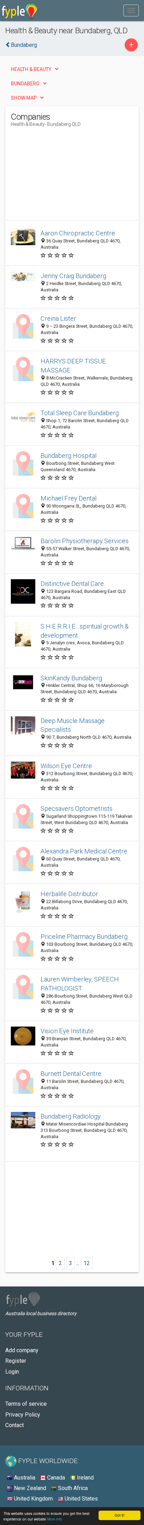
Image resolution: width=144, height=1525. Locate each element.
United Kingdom (33, 1498)
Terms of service (26, 1403)
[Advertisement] (63, 176)
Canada (55, 1477)
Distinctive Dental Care (72, 583)
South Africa (72, 1488)
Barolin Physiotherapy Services (85, 541)
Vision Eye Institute (67, 1031)
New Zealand (29, 1488)
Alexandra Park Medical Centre (84, 851)
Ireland (84, 1477)
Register (15, 1360)
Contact (14, 1425)
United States (80, 1498)
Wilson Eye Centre (66, 765)
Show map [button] (24, 98)
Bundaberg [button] (25, 83)
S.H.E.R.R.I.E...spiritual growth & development (85, 631)
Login (12, 1371)
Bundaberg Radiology (71, 1116)
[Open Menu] (131, 10)
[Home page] (19, 10)
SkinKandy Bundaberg (71, 678)
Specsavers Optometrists (77, 808)
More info (54, 1519)
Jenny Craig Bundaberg (73, 275)
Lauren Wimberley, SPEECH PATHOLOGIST (80, 984)
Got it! (119, 1515)
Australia (24, 1477)
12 (87, 1263)
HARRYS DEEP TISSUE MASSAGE (73, 365)
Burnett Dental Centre (71, 1073)
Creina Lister (58, 318)
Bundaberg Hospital (68, 455)
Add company (21, 1350)
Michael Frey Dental (68, 498)
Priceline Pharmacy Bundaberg (84, 936)
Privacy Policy (22, 1414)
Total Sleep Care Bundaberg (80, 413)
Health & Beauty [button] (31, 69)
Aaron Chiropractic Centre (78, 233)
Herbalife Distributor (69, 894)
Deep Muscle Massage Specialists (73, 725)
